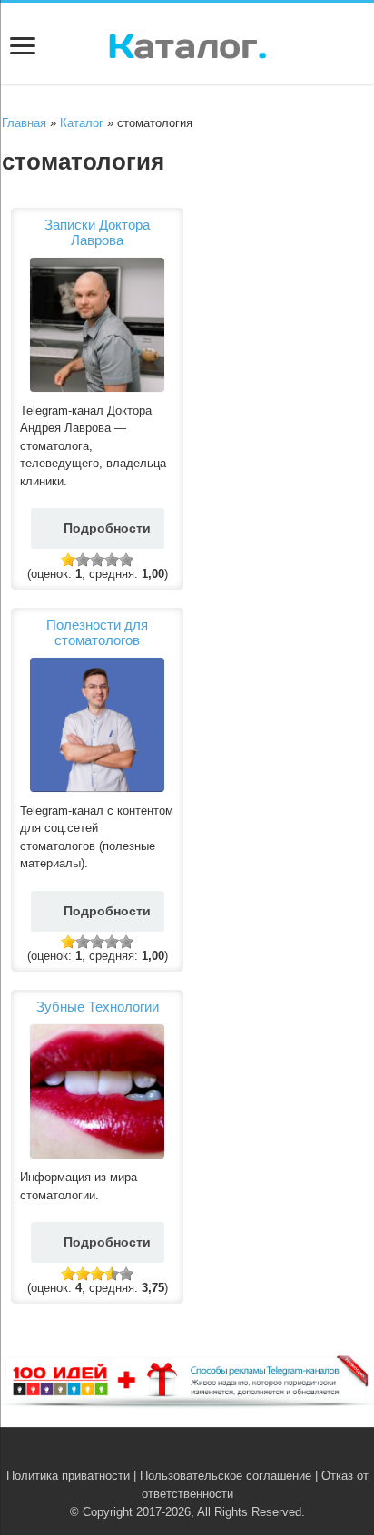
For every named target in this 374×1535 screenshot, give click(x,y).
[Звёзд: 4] (111, 559)
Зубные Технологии (97, 1006)
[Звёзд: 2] (82, 559)
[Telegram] (197, 1454)
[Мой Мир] (214, 1454)
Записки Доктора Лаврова (97, 232)
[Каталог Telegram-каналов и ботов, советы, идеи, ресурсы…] (187, 42)
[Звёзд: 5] (126, 559)
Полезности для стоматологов (97, 632)
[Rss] (159, 1454)
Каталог (81, 123)
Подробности (107, 528)
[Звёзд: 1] (68, 559)
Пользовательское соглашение (225, 1475)
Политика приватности (68, 1475)
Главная (24, 123)
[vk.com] (176, 1454)
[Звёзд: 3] (97, 559)
